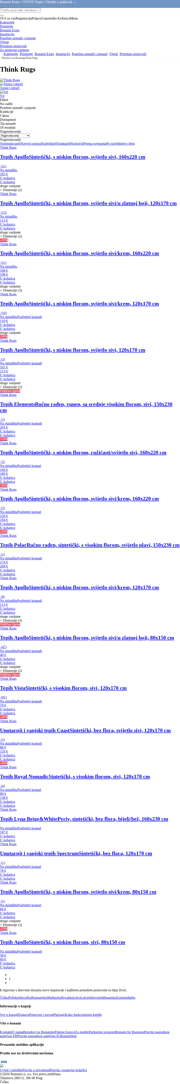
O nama (17, 1032)
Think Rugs (31, 58)
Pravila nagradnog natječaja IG (38, 1036)
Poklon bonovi (65, 1032)
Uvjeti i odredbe (11, 1070)
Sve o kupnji (9, 1015)
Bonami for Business (129, 1032)
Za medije (82, 1032)
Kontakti (6, 1032)
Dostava (23, 1015)
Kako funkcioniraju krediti (83, 1015)
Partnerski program (102, 1032)
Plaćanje (59, 1015)
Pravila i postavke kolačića (68, 1070)
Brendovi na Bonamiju (13, 58)
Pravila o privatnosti (36, 1070)
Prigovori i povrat (41, 1015)
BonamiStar (68, 1036)
